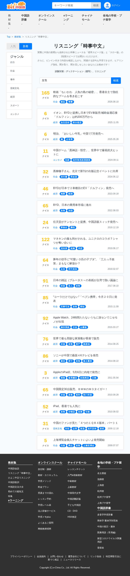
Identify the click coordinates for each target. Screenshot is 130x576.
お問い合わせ (56, 556)
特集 (10, 496)
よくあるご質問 (45, 523)
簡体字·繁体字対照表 (107, 520)
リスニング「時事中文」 (20, 473)
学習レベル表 (44, 505)
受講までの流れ (45, 493)
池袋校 (100, 479)
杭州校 (100, 491)
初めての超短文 (16, 491)
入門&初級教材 (75, 475)
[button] (10, 22)
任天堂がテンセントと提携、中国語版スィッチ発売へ (85, 221)
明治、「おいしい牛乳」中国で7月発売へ (78, 133)
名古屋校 (101, 473)
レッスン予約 (44, 499)
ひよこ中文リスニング (19, 477)
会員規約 (41, 556)
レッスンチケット (76, 469)
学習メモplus (44, 517)
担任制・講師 (44, 469)
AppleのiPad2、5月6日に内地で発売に (76, 372)
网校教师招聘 (44, 528)
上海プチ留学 (104, 503)
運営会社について (77, 556)
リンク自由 (95, 556)
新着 (25, 46)
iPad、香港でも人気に (66, 406)
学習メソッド (44, 481)
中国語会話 (13, 468)
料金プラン (43, 487)
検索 (96, 5)
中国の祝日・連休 (106, 526)
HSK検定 (72, 517)
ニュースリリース (72, 559)
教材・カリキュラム (48, 475)
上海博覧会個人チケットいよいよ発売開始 (79, 439)
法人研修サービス (47, 511)
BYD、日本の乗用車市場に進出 (72, 204)
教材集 (17, 36)
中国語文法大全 (16, 487)
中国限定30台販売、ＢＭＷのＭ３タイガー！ (80, 389)
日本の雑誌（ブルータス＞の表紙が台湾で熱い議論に (85, 280)
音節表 (100, 547)
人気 (13, 46)
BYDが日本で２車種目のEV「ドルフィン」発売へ (83, 188)
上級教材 (72, 487)
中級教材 (72, 481)
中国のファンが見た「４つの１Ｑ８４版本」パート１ (85, 422)
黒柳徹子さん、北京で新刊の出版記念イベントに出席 (85, 171)
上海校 (100, 485)
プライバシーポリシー (21, 556)
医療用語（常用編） (107, 532)
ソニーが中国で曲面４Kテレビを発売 (75, 355)
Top (8, 36)
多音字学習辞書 (105, 514)
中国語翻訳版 (74, 499)
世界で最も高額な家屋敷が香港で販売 (76, 338)
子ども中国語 (74, 505)
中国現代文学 (74, 493)
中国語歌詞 (13, 482)
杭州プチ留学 (104, 497)
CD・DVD (72, 511)
